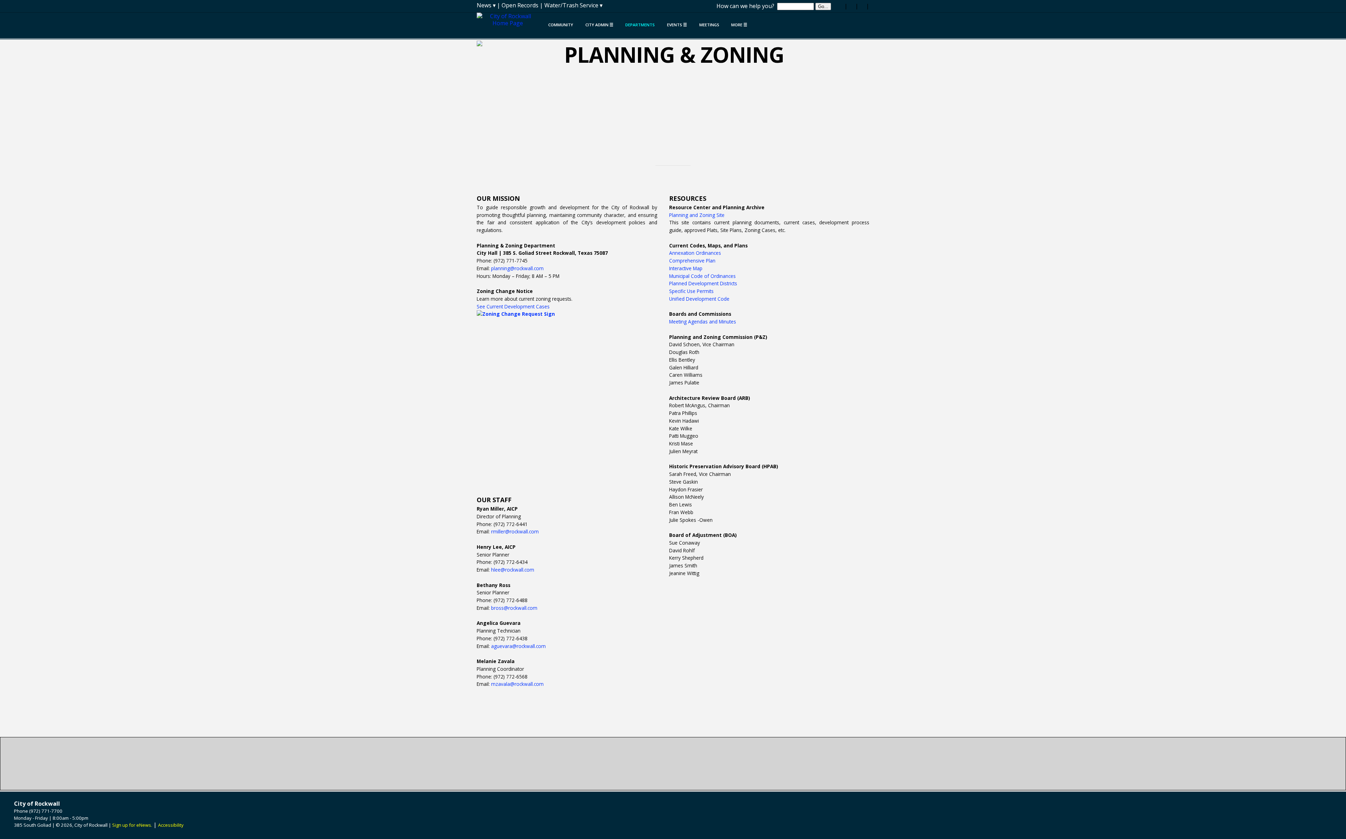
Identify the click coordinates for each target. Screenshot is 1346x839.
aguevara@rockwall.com (518, 646)
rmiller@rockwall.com (515, 531)
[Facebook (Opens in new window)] (840, 6)
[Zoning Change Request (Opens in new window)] (567, 398)
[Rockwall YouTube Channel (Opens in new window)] (862, 6)
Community (560, 24)
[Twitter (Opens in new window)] (851, 6)
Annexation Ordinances (695, 253)
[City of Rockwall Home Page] (509, 23)
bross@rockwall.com (514, 608)
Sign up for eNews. (132, 825)
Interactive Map (685, 268)
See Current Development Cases (513, 306)
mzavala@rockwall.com (517, 684)
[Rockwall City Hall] (673, 763)
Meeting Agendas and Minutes (702, 321)
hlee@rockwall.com (512, 569)
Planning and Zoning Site (697, 215)
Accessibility (170, 825)
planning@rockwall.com (518, 268)
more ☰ (739, 24)
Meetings (709, 24)
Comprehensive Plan (692, 260)
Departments (640, 24)
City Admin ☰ (599, 24)
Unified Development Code (699, 298)
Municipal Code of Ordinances (702, 276)
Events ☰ (677, 24)
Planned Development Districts (703, 283)
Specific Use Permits (691, 291)
